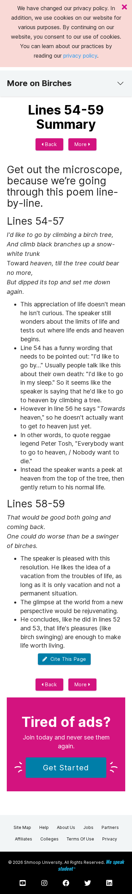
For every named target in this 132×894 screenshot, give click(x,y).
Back (50, 144)
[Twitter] (88, 883)
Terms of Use (80, 838)
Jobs (88, 827)
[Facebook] (66, 883)
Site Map (22, 827)
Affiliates (23, 838)
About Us (66, 827)
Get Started (66, 767)
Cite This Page (66, 659)
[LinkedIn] (109, 883)
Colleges (49, 838)
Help (44, 827)
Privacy (109, 838)
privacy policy (80, 55)
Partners (110, 827)
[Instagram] (44, 883)
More (81, 144)
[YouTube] (23, 883)
